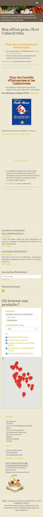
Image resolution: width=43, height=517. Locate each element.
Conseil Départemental (14, 455)
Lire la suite (6, 246)
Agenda (9, 437)
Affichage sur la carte (15, 325)
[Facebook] (3, 291)
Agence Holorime (21, 510)
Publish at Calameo (22, 161)
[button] (13, 369)
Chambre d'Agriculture (14, 450)
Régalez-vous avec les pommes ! (17, 472)
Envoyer (6, 280)
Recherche (10, 311)
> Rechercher (11, 320)
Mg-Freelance (32, 508)
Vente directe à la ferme (18, 337)
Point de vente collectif (17, 340)
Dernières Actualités (13, 230)
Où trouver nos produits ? (15, 430)
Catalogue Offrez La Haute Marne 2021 (16, 134)
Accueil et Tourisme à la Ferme (20, 353)
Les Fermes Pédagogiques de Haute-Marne (19, 427)
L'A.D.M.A (9, 423)
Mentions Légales (12, 439)
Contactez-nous (11, 183)
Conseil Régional (12, 453)
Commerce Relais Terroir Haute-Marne (21, 344)
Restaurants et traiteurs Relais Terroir (21, 349)
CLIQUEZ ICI (34, 93)
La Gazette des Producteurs (16, 432)
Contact (9, 441)
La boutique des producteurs (16, 468)
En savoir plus (18, 20)
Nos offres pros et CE (14, 434)
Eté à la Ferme (11, 470)
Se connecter (11, 421)
